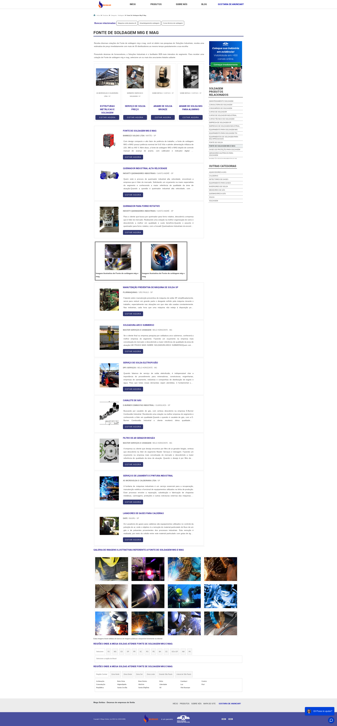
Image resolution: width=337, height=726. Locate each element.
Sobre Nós (181, 4)
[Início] (104, 4)
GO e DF (175, 652)
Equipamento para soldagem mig (223, 130)
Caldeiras (213, 176)
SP (128, 652)
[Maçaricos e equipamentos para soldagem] (184, 596)
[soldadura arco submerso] (109, 338)
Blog (204, 4)
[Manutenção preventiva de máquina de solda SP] (109, 300)
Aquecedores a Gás (217, 172)
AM (183, 652)
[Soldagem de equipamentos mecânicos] (148, 569)
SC (141, 652)
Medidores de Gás (217, 190)
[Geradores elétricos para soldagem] (148, 596)
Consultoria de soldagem (220, 105)
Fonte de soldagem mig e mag (222, 146)
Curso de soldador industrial (223, 115)
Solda (211, 197)
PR (134, 652)
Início (133, 4)
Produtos (156, 4)
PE (154, 652)
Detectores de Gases (218, 179)
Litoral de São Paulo (184, 674)
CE (166, 652)
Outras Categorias (222, 166)
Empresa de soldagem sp (220, 122)
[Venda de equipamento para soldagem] (148, 623)
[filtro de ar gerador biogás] (109, 451)
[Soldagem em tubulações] (111, 623)
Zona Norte (115, 674)
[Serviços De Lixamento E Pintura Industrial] (109, 488)
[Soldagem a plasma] (111, 596)
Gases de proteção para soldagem (224, 150)
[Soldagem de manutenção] (184, 623)
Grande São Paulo (165, 674)
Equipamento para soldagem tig (223, 133)
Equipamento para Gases (220, 183)
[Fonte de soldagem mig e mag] (118, 257)
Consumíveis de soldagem (220, 108)
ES (122, 652)
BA (160, 652)
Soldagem (213, 201)
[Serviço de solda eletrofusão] (109, 375)
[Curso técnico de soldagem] (220, 623)
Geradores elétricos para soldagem (221, 154)
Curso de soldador (218, 112)
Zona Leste (151, 674)
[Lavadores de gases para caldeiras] (109, 526)
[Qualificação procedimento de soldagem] (111, 569)
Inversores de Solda (218, 186)
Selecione (99, 652)
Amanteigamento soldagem (149, 23)
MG (115, 652)
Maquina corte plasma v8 (127, 23)
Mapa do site (209, 704)
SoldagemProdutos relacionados (218, 91)
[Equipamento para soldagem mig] (220, 569)
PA (190, 652)
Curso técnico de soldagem (173, 23)
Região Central (101, 674)
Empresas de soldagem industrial (224, 126)
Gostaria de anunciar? (231, 4)
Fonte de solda (216, 142)
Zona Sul (139, 674)
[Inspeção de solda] (220, 596)
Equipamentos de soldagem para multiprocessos (223, 138)
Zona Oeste (128, 674)
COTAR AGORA (107, 117)
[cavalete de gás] (109, 413)
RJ (109, 652)
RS (147, 652)
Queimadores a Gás (217, 194)
